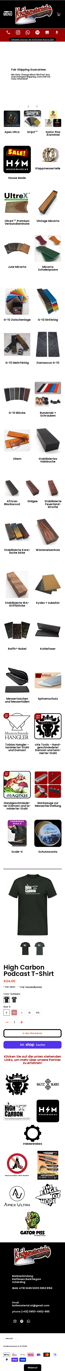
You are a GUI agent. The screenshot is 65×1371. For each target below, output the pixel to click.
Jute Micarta (17, 267)
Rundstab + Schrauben (48, 414)
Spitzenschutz (48, 699)
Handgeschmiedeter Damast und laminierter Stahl (17, 806)
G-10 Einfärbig (48, 320)
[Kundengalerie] (47, 32)
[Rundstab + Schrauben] (48, 394)
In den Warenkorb (32, 1033)
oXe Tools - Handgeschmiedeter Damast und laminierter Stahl (48, 749)
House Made (17, 178)
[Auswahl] (21, 1022)
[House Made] (17, 159)
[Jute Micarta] (17, 248)
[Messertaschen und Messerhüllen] (17, 680)
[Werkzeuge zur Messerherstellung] (48, 784)
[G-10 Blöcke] (17, 394)
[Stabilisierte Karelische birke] (17, 531)
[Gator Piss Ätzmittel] (53, 118)
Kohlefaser (48, 649)
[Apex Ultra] (11, 118)
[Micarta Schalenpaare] (48, 248)
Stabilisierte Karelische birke (17, 551)
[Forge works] (32, 1135)
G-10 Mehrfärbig (17, 363)
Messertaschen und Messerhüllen (17, 700)
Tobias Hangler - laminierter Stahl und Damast (17, 747)
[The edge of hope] (48, 1195)
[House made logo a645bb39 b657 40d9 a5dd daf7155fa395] (48, 1111)
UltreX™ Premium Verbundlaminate (17, 222)
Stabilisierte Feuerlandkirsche (53, 504)
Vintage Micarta (47, 221)
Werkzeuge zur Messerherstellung (48, 804)
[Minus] (7, 1022)
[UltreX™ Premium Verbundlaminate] (17, 202)
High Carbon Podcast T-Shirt (28, 970)
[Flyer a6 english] (48, 1165)
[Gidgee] (32, 487)
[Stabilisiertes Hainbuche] (48, 440)
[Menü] (7, 14)
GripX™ (32, 132)
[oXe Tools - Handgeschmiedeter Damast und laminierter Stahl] (48, 726)
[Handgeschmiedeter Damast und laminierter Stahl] (17, 784)
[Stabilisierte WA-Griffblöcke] (17, 584)
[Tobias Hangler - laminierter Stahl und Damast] (17, 726)
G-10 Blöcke (17, 413)
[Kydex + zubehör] (48, 584)
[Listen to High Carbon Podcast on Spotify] (37, 32)
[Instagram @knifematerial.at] (18, 32)
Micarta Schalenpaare (48, 268)
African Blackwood (12, 502)
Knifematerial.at (11, 1346)
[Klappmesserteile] (48, 155)
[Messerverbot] (17, 1165)
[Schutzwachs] (48, 833)
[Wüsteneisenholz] (48, 531)
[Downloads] (56, 32)
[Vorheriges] (28, 106)
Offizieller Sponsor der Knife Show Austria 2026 (32, 39)
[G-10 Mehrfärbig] (17, 344)
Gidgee (32, 501)
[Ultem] (17, 440)
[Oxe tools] (17, 1084)
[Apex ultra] (17, 1195)
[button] (59, 14)
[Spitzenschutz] (48, 680)
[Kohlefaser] (48, 630)
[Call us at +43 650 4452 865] (8, 32)
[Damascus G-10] (48, 344)
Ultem (17, 459)
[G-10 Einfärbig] (48, 301)
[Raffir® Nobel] (17, 630)
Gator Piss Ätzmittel (53, 133)
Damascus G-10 (48, 363)
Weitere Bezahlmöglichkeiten (32, 1050)
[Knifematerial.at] (34, 14)
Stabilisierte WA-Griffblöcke (17, 604)
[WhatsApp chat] (27, 32)
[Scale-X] (17, 833)
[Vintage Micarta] (48, 202)
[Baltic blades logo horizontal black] (48, 1084)
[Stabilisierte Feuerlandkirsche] (53, 487)
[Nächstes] (37, 106)
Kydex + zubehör (48, 603)
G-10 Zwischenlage (17, 320)
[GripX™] (32, 118)
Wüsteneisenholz (48, 550)
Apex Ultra (12, 132)
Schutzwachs (47, 852)
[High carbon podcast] (17, 1111)
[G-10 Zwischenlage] (17, 301)
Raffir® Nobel (17, 649)
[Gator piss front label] (32, 1223)
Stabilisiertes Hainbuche (48, 460)
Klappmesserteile (47, 168)
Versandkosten (33, 986)
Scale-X (17, 852)
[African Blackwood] (11, 487)
